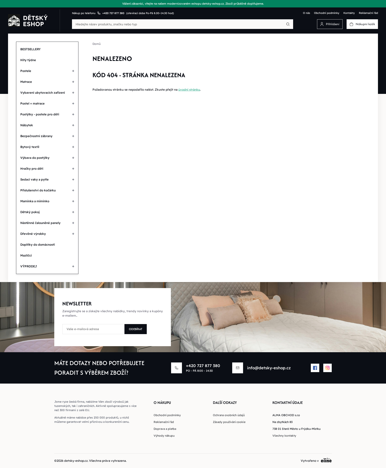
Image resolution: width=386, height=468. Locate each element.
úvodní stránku (189, 89)
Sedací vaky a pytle (34, 179)
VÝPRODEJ (28, 266)
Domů (96, 44)
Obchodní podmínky (326, 12)
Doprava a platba (165, 428)
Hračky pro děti (31, 168)
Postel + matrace (32, 103)
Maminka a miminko (34, 201)
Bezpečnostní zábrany (36, 136)
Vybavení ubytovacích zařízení (42, 92)
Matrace (26, 82)
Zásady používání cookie (229, 422)
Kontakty (349, 12)
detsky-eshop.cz (76, 461)
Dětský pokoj (30, 212)
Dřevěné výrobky (33, 234)
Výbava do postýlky (34, 158)
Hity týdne (28, 60)
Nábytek (26, 125)
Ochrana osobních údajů (229, 415)
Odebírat (135, 329)
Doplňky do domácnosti (37, 244)
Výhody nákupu (164, 435)
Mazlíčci (26, 255)
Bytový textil (29, 147)
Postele (25, 71)
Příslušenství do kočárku (38, 190)
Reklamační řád (368, 12)
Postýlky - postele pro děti (39, 114)
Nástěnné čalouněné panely (40, 223)
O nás (306, 12)
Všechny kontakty (284, 435)
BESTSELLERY (30, 49)
